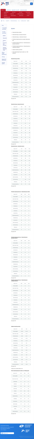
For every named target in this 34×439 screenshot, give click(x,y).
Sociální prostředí (23, 20)
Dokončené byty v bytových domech (19, 34)
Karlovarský (28, 12)
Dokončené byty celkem (17, 32)
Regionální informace (4, 60)
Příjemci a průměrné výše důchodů (5, 43)
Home (1, 20)
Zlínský (28, 15)
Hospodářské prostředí (4, 28)
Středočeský (6, 12)
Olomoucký (21, 15)
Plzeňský (20, 12)
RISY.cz (3, 20)
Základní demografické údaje (5, 49)
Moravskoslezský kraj (14, 20)
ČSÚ (15, 98)
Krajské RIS (7, 20)
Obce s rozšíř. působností (4, 53)
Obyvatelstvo (5, 38)
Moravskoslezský (7, 17)
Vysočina (5, 15)
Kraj (18, 20)
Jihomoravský (13, 15)
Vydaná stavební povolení (17, 49)
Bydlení (4, 35)
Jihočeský (13, 12)
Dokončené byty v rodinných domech (19, 36)
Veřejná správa (3, 63)
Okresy (3, 56)
